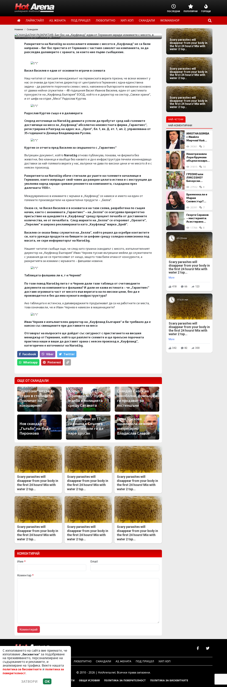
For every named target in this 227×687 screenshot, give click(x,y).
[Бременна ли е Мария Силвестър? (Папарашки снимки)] (175, 200)
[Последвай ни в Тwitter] (208, 648)
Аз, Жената (123, 661)
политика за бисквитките (22, 669)
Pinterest (54, 362)
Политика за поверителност (125, 680)
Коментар (25, 575)
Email (94, 561)
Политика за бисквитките (169, 680)
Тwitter (69, 354)
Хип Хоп (165, 661)
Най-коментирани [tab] (180, 125)
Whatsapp (30, 362)
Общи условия (89, 680)
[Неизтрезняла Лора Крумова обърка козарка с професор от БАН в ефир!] (175, 160)
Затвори (29, 681)
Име (21, 561)
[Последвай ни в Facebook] (198, 648)
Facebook (29, 354)
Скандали (32, 29)
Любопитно (83, 661)
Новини (19, 29)
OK (47, 681)
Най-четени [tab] (175, 119)
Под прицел (145, 661)
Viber (50, 354)
